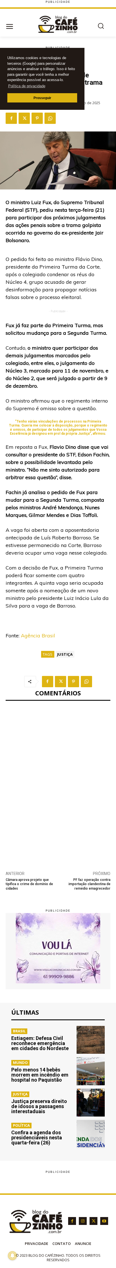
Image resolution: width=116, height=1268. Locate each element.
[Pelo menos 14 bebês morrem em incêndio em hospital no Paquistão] (91, 1071)
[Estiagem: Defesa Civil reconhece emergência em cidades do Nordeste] (91, 1040)
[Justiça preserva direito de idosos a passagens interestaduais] (91, 1103)
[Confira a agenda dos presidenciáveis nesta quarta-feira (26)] (91, 1134)
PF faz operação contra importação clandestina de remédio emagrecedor (89, 884)
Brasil (19, 1030)
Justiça (65, 654)
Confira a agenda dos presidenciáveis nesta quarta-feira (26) (36, 1137)
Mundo (20, 1062)
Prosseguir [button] (42, 98)
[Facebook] (11, 118)
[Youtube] (104, 1221)
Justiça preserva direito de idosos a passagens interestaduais (39, 1106)
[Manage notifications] (12, 1255)
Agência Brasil (38, 635)
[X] (24, 118)
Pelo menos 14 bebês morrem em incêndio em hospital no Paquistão (39, 1075)
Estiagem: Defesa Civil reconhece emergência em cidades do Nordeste (40, 1043)
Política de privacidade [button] (26, 86)
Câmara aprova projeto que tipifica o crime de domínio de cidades (29, 884)
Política (21, 1125)
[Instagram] (83, 1221)
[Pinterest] (37, 118)
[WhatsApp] (50, 118)
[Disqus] (58, 782)
